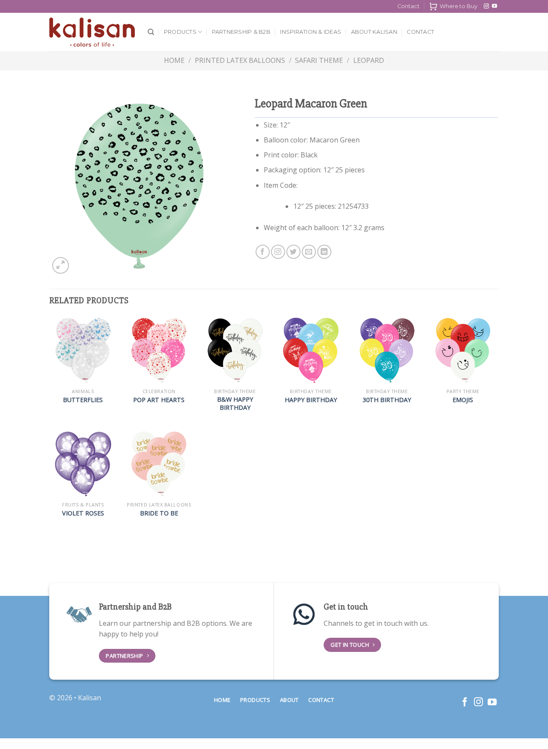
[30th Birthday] (387, 350)
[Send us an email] (309, 252)
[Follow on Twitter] (293, 252)
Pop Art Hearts (159, 400)
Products (180, 32)
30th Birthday (387, 400)
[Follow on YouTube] (494, 6)
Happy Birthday (311, 400)
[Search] (151, 32)
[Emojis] (463, 350)
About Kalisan (374, 32)
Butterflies (83, 400)
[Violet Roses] (83, 463)
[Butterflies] (83, 350)
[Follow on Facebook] (263, 252)
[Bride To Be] (159, 463)
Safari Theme (319, 60)
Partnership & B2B (241, 32)
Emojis (463, 400)
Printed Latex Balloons (240, 60)
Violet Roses (83, 513)
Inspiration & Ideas (310, 32)
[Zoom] (60, 265)
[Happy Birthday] (311, 350)
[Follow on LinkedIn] (324, 252)
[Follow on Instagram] (486, 6)
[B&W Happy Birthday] (235, 350)
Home (174, 60)
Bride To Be (159, 513)
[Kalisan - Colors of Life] (92, 32)
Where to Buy (458, 6)
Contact (408, 6)
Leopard (368, 60)
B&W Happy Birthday (235, 404)
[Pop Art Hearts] (159, 350)
